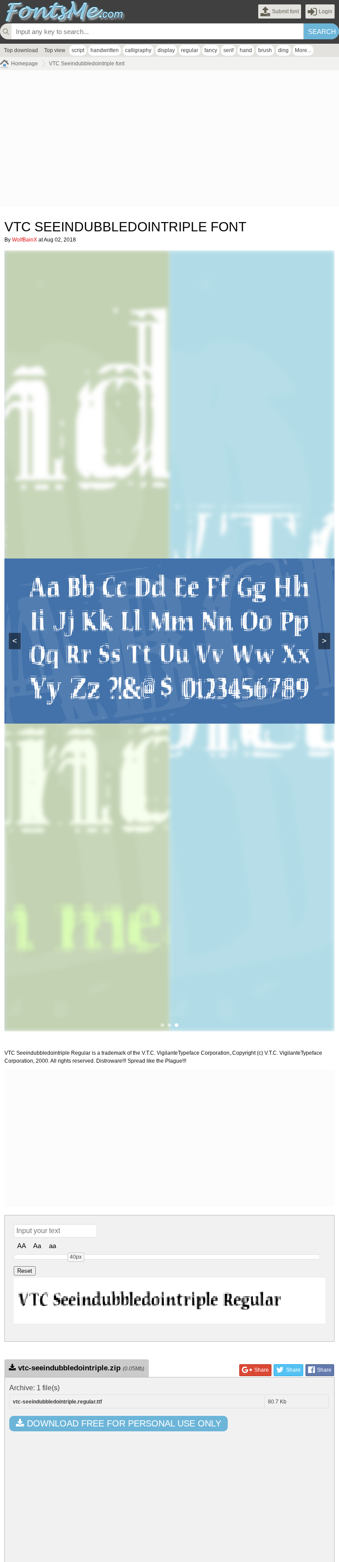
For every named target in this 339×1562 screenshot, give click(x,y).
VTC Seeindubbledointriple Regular (149, 1300)
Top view (54, 50)
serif (228, 50)
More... (303, 50)
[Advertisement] (169, 141)
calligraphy (138, 50)
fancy (210, 50)
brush (265, 50)
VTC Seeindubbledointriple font (86, 63)
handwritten (104, 50)
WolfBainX (24, 240)
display (166, 50)
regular (189, 50)
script (78, 50)
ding (283, 50)
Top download (21, 50)
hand (246, 50)
